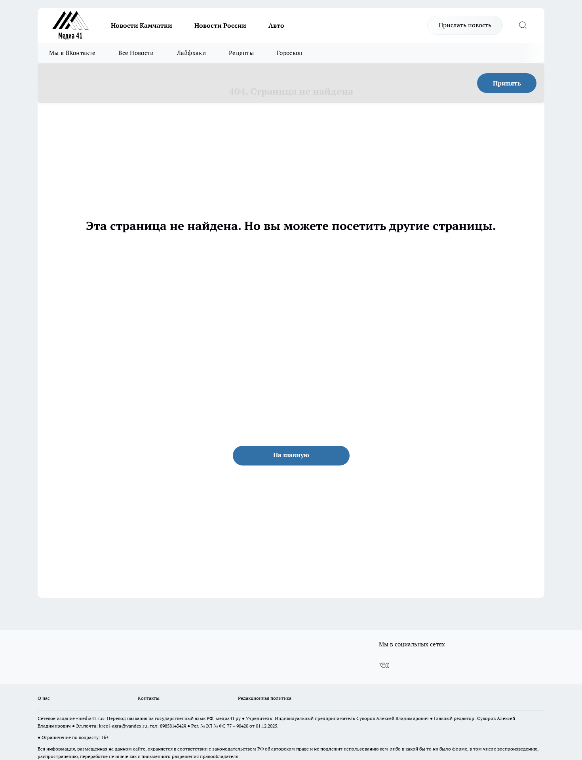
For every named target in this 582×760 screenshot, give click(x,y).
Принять (507, 83)
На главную (291, 455)
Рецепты (241, 53)
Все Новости (136, 53)
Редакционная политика (264, 698)
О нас (44, 698)
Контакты (149, 698)
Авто (276, 25)
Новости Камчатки (141, 25)
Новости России (220, 25)
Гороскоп (289, 53)
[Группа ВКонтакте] (384, 666)
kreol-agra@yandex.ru (123, 726)
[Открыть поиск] (523, 25)
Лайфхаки (191, 53)
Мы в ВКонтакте (72, 53)
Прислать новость (465, 25)
